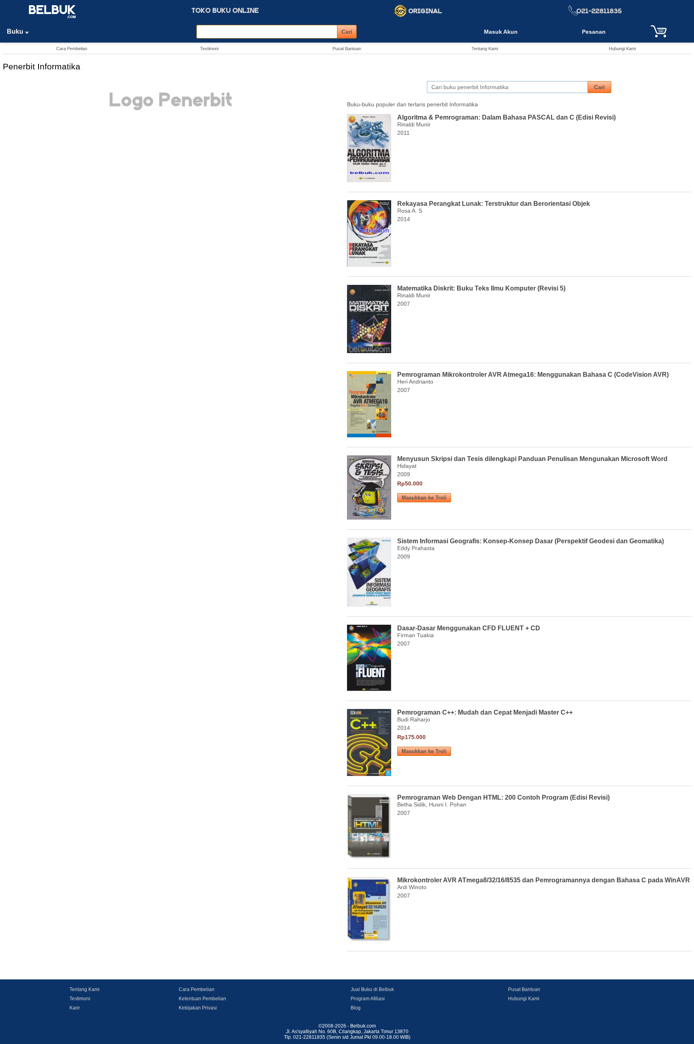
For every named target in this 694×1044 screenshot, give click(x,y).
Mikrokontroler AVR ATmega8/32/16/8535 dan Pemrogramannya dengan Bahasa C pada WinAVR (543, 880)
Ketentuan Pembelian (202, 998)
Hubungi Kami (622, 48)
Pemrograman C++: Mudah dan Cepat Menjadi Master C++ (485, 712)
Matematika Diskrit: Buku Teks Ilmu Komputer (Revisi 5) (481, 288)
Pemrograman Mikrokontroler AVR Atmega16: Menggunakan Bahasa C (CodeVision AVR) (533, 374)
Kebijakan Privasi (198, 1008)
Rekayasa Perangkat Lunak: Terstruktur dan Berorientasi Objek (493, 203)
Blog (356, 1008)
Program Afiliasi (368, 998)
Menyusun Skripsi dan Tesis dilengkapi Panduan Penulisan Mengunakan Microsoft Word (532, 458)
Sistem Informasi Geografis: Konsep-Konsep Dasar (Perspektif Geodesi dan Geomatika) (530, 541)
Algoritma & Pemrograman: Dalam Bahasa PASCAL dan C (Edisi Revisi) (506, 117)
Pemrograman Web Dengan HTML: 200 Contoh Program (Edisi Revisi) (503, 797)
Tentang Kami (485, 48)
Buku (16, 31)
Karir (74, 1008)
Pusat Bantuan (347, 48)
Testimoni (209, 48)
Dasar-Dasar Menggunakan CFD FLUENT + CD (468, 628)
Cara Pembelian (71, 48)
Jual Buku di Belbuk (372, 989)
